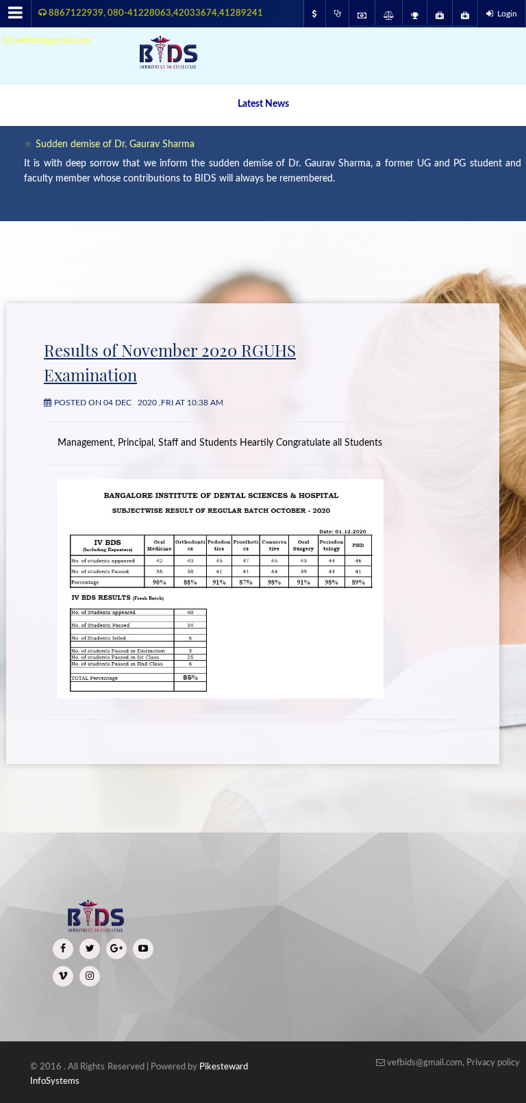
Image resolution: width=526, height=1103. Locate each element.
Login (505, 14)
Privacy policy (493, 1062)
